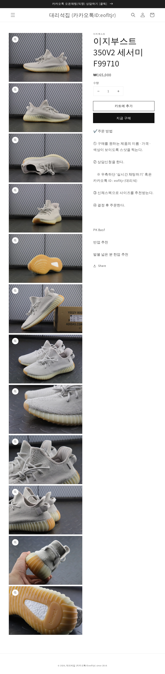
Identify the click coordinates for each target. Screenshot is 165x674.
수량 (96, 83)
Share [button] (102, 266)
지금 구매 (123, 118)
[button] (13, 15)
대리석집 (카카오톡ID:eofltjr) (81, 665)
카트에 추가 (124, 106)
